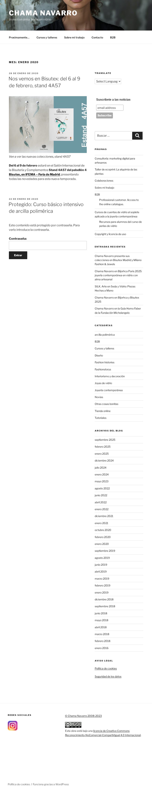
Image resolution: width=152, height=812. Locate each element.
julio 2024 (100, 467)
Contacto (97, 37)
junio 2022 (101, 495)
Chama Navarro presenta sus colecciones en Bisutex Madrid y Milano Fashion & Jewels (118, 260)
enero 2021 (101, 523)
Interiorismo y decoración (110, 376)
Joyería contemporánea (109, 390)
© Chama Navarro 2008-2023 (83, 715)
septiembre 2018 (105, 606)
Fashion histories (104, 362)
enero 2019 (101, 592)
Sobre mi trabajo (74, 37)
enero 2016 (101, 648)
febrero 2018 (102, 641)
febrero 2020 (103, 537)
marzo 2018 (102, 634)
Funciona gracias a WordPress (51, 784)
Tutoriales (100, 417)
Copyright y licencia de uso (110, 234)
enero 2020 (102, 543)
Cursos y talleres (47, 37)
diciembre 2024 (104, 460)
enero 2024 (102, 474)
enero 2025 (102, 453)
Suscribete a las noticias (113, 99)
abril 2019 (101, 571)
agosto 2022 (102, 488)
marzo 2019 (102, 578)
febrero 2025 (102, 446)
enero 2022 (101, 509)
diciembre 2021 (104, 516)
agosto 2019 (102, 557)
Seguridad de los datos (108, 676)
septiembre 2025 (105, 439)
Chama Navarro (43, 13)
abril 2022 (101, 502)
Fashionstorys (103, 369)
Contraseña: (18, 238)
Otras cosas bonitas (106, 403)
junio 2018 (101, 613)
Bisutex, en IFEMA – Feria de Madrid (34, 174)
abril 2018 (101, 627)
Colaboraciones (104, 180)
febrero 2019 (102, 585)
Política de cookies (106, 668)
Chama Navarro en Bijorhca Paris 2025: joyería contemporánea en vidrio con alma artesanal (118, 275)
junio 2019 (101, 564)
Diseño (99, 355)
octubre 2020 (103, 529)
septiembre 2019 (105, 550)
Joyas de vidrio (103, 383)
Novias (99, 397)
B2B (112, 37)
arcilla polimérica (105, 334)
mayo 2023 (101, 481)
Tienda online (102, 410)
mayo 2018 (101, 620)
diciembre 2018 (104, 599)
